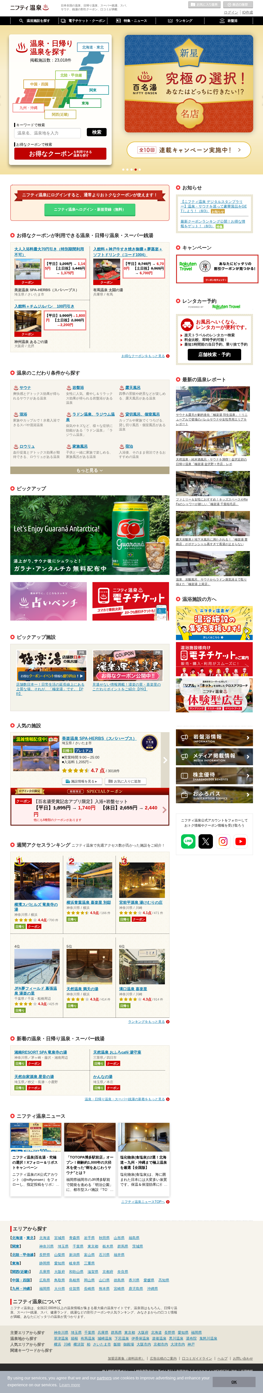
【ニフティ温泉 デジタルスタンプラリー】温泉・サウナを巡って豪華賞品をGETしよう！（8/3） (214, 206)
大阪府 (59, 1272)
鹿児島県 (136, 1289)
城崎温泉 (105, 1338)
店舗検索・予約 (214, 354)
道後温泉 (159, 1338)
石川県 (104, 1255)
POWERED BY (217, 307)
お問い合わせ (243, 1358)
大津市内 (178, 1344)
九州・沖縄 (28, 108)
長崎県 (89, 1289)
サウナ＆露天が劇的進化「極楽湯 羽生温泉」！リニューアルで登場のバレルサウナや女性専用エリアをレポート (212, 419)
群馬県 (122, 1246)
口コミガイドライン (197, 1358)
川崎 (67, 1344)
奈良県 (122, 1272)
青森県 (74, 1238)
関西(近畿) (60, 114)
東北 (100, 47)
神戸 (191, 1344)
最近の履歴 (238, 4)
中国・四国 (39, 84)
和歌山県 (76, 1272)
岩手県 (89, 1238)
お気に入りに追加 (127, 781)
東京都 (93, 1246)
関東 (93, 90)
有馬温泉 (88, 1338)
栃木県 (107, 1246)
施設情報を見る (83, 781)
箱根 (74, 1338)
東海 (85, 103)
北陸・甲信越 (71, 75)
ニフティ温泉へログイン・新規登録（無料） (90, 209)
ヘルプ (223, 1358)
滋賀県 (93, 1272)
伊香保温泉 (140, 1338)
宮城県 (59, 1238)
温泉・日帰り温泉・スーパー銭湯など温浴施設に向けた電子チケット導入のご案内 (214, 659)
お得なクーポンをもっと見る (143, 356)
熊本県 (104, 1289)
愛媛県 (149, 1280)
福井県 (119, 1255)
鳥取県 (59, 1280)
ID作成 (247, 12)
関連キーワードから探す (31, 1350)
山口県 (104, 1280)
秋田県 (104, 1238)
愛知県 (59, 1263)
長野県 (44, 1255)
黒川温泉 (176, 1338)
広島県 (44, 1280)
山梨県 (59, 1255)
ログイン (231, 12)
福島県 (134, 1238)
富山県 (89, 1255)
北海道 (87, 47)
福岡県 (44, 1289)
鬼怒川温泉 (208, 1338)
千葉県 (78, 1246)
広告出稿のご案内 (214, 695)
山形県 (119, 1238)
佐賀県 (74, 1289)
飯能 (117, 1344)
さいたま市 (102, 1344)
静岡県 (44, 1263)
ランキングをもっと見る (146, 1022)
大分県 (59, 1289)
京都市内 (161, 1344)
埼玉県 (63, 1246)
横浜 (57, 1344)
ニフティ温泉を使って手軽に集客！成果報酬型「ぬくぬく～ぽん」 (214, 623)
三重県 (89, 1263)
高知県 (163, 1280)
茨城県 (137, 1246)
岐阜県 (74, 1263)
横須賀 (78, 1344)
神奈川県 (46, 1246)
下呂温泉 (122, 1338)
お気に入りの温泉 (204, 4)
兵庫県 (44, 1272)
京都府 (107, 1272)
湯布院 (191, 1338)
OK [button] (234, 1382)
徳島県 (119, 1280)
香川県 (134, 1280)
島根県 (74, 1280)
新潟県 (74, 1255)
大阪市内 (144, 1344)
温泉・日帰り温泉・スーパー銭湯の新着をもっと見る (125, 1099)
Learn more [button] (69, 1385)
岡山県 (89, 1280)
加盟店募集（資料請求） (126, 1358)
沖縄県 (152, 1289)
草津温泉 (61, 1338)
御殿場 (128, 1344)
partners (104, 1378)
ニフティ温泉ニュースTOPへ (143, 1202)
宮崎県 (119, 1289)
